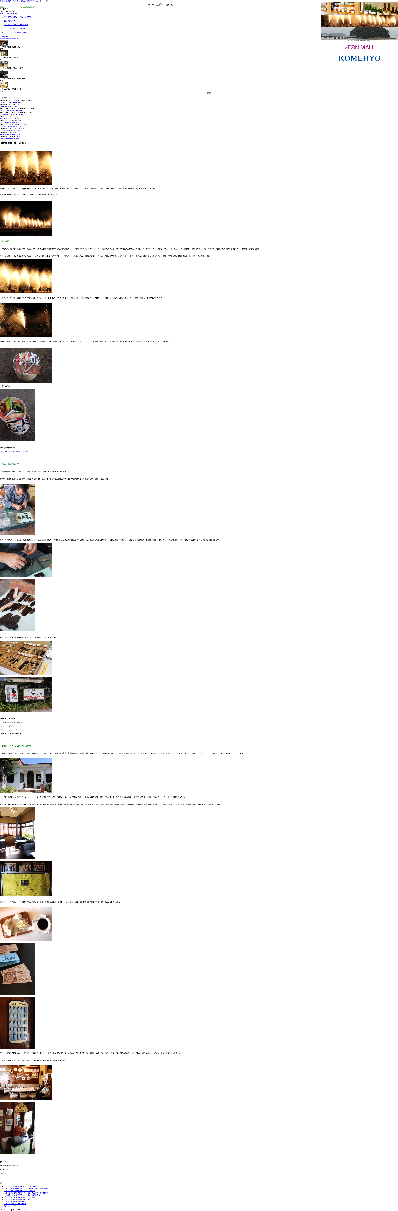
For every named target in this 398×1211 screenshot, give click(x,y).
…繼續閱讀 (4, 36)
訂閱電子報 (30, 1)
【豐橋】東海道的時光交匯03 (15, 1202)
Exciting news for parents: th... (10, 118)
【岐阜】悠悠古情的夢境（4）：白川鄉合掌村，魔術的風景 (26, 1193)
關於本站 (38, 1)
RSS (44, 1)
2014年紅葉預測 (10, 21)
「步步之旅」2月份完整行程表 (15, 32)
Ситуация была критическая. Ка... (12, 114)
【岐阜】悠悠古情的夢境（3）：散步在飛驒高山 (22, 1195)
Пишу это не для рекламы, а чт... (11, 110)
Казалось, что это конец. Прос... (11, 102)
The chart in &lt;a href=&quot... (10, 135)
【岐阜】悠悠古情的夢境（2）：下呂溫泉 (19, 1197)
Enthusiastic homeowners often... (11, 139)
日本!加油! (4, 1)
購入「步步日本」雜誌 (16, 1)
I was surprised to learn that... (9, 122)
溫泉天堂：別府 (10, 1206)
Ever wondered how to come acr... (11, 131)
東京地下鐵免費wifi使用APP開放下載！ (18, 17)
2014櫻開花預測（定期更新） (15, 29)
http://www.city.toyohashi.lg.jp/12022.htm (14, 451)
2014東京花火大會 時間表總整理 (16, 25)
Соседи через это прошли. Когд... (11, 126)
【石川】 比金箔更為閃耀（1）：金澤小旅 (19, 1191)
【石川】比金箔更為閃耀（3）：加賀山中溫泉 (21, 1186)
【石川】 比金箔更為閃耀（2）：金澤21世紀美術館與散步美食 (27, 1188)
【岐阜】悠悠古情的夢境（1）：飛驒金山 (19, 1199)
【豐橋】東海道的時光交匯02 (15, 1204)
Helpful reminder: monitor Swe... (11, 106)
